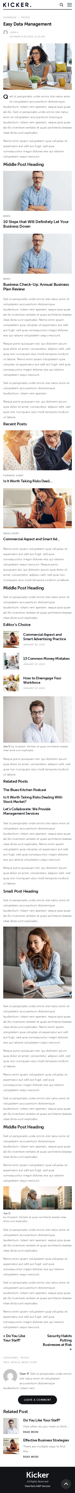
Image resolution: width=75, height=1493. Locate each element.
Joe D (6, 746)
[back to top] (66, 1484)
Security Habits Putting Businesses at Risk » (57, 1342)
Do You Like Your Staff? (41, 1420)
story (33, 1362)
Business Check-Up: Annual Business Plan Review (36, 286)
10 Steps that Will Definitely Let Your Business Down (36, 224)
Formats (9, 475)
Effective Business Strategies (46, 1440)
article (15, 1362)
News (7, 216)
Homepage (10, 17)
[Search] (61, 4)
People (25, 17)
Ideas (7, 533)
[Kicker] (17, 5)
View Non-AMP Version (37, 1486)
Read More (31, 1432)
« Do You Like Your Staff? (14, 1338)
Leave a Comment (37, 1399)
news (24, 1362)
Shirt (20, 475)
